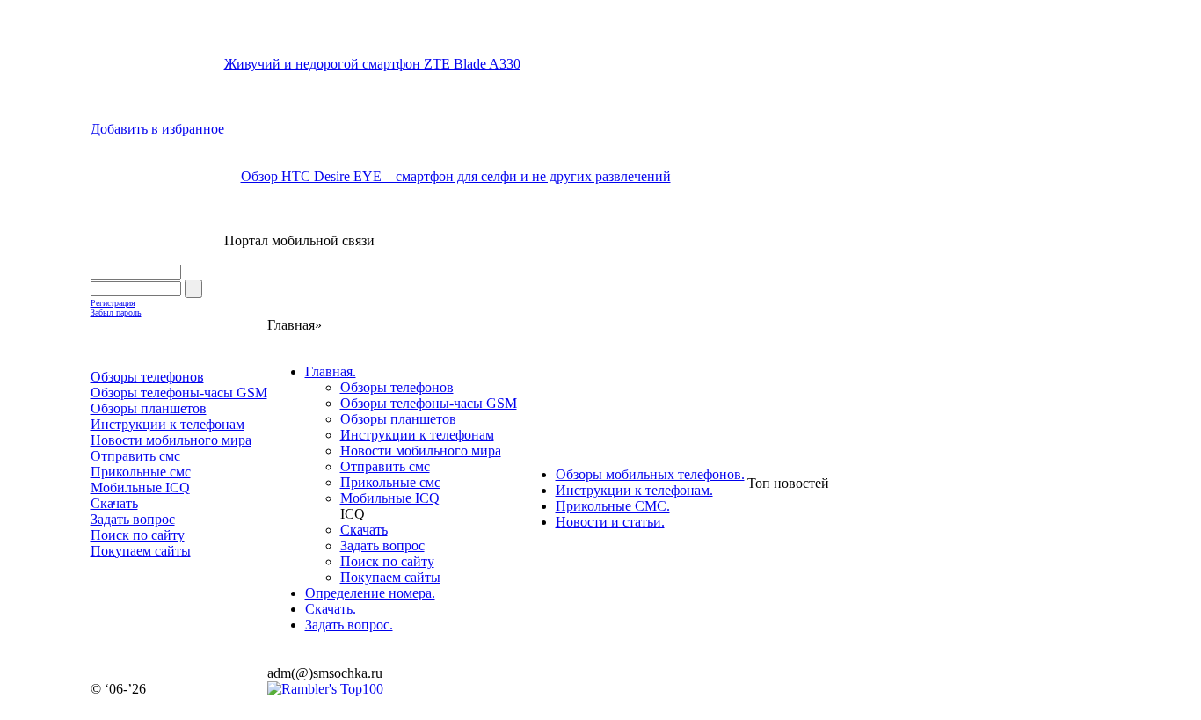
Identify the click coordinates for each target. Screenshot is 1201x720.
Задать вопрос (382, 545)
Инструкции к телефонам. (634, 490)
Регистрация (113, 303)
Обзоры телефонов (397, 387)
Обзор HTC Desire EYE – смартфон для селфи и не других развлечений (456, 176)
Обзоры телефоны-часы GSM (428, 403)
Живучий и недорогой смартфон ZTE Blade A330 (372, 63)
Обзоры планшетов (398, 418)
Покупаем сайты (390, 577)
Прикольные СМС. (613, 505)
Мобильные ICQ (390, 498)
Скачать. (330, 608)
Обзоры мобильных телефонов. (650, 474)
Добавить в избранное (157, 128)
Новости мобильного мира (420, 450)
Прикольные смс (390, 482)
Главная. (330, 371)
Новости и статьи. (610, 521)
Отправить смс (385, 466)
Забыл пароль (116, 312)
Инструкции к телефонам (417, 434)
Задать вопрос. (349, 624)
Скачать (364, 529)
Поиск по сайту (387, 561)
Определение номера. (370, 592)
